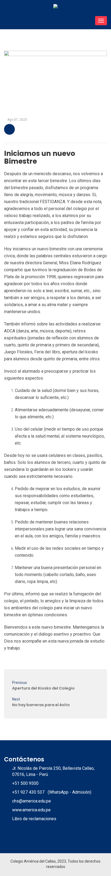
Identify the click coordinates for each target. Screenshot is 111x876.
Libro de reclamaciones (34, 818)
